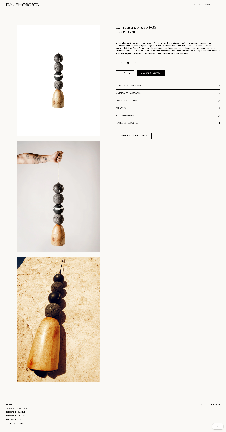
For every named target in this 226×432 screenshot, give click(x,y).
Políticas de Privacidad (15, 412)
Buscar (9, 404)
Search (208, 5)
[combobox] (168, 48)
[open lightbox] (58, 80)
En (195, 5)
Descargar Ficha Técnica (134, 136)
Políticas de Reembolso (15, 416)
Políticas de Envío (13, 420)
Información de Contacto (16, 408)
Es (200, 5)
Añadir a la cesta (150, 73)
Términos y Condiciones (16, 424)
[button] (218, 5)
